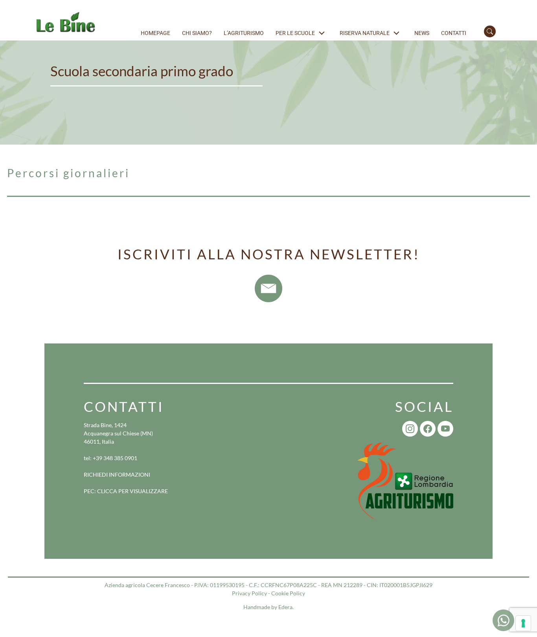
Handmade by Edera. (268, 607)
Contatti (453, 33)
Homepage (155, 33)
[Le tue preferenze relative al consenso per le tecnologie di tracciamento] (523, 623)
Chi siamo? (197, 33)
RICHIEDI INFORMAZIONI (117, 474)
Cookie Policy (288, 593)
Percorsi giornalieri (68, 173)
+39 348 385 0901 (115, 458)
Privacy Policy (249, 593)
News (421, 33)
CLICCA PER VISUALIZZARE (132, 491)
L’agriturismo (244, 33)
